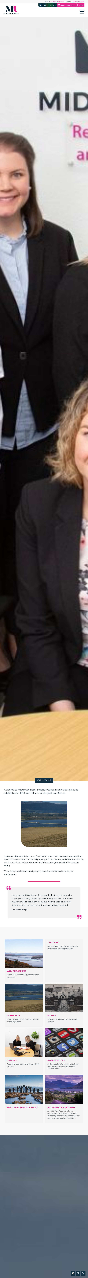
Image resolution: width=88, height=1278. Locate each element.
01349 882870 (78, 2)
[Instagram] (78, 1273)
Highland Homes (48, 5)
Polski (81, 5)
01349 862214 (58, 2)
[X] (83, 1273)
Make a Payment (68, 5)
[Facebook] (73, 1273)
